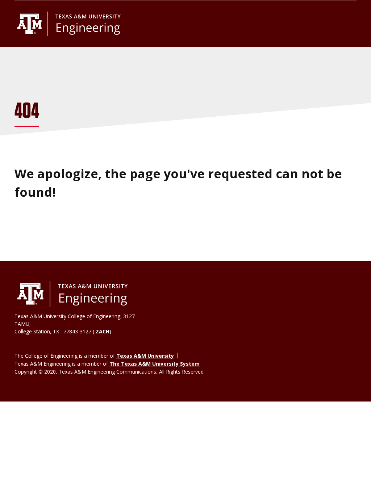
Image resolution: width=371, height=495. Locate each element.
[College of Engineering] (72, 294)
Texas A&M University (145, 355)
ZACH (102, 331)
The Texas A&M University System (154, 363)
